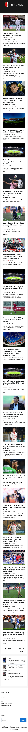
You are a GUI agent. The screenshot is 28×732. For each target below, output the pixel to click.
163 (24, 648)
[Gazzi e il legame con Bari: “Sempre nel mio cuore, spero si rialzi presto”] (4, 661)
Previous (7, 648)
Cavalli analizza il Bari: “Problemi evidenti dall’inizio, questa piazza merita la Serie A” (14, 569)
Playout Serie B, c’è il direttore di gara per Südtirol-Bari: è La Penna (14, 477)
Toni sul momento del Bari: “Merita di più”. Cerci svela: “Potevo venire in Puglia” (12, 351)
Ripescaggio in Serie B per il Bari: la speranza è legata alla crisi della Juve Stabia (16, 667)
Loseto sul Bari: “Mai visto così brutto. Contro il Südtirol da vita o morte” (14, 507)
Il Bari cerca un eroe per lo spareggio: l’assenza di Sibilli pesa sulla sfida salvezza (12, 256)
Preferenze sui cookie (14, 727)
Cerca (22, 720)
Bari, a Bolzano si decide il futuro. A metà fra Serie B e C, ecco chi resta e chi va (13, 539)
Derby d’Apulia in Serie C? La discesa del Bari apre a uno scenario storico (12, 35)
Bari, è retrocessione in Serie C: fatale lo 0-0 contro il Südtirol (13, 131)
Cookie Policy (4, 727)
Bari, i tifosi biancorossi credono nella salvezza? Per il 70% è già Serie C (14, 383)
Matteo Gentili (6, 39)
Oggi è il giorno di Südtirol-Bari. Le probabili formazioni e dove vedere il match (13, 225)
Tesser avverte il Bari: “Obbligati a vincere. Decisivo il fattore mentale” (13, 320)
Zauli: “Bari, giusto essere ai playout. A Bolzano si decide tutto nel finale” (14, 446)
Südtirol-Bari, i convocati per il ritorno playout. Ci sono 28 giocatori (13, 193)
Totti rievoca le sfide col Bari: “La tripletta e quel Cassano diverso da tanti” (14, 602)
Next (22, 652)
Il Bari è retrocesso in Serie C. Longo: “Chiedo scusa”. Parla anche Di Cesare (13, 100)
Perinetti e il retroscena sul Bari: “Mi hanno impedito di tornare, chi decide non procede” (13, 414)
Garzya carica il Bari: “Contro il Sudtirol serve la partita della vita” (13, 288)
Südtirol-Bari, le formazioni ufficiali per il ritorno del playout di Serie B (13, 162)
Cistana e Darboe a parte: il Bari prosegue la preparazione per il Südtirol (13, 634)
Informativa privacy (21, 726)
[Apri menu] (14, 11)
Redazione (5, 165)
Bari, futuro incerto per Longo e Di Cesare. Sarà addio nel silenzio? (13, 67)
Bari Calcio (16, 4)
